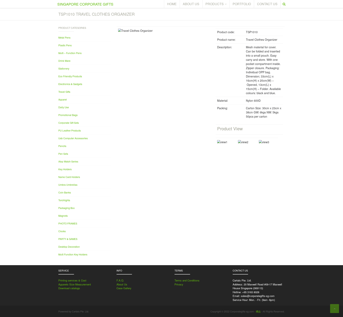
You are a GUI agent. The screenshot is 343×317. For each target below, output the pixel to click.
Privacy (178, 284)
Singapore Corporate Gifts (85, 4)
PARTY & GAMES (67, 239)
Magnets (63, 215)
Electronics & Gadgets (70, 84)
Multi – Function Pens (70, 53)
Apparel (62, 99)
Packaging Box (66, 208)
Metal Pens (64, 37)
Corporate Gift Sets (68, 122)
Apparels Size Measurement (74, 284)
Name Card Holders (69, 177)
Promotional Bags (68, 115)
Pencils (62, 146)
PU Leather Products (69, 130)
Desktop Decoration (69, 246)
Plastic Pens (65, 45)
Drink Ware (64, 60)
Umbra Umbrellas (67, 184)
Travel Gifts (64, 91)
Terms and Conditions (186, 280)
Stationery (63, 68)
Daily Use (63, 107)
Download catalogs (69, 288)
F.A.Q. (120, 280)
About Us (122, 284)
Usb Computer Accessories (73, 138)
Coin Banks (64, 192)
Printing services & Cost (72, 280)
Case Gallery (124, 288)
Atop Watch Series (68, 161)
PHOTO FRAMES (67, 223)
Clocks (62, 231)
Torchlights (64, 200)
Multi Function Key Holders (72, 254)
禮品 (258, 311)
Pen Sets (63, 153)
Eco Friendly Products (70, 76)
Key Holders (65, 169)
